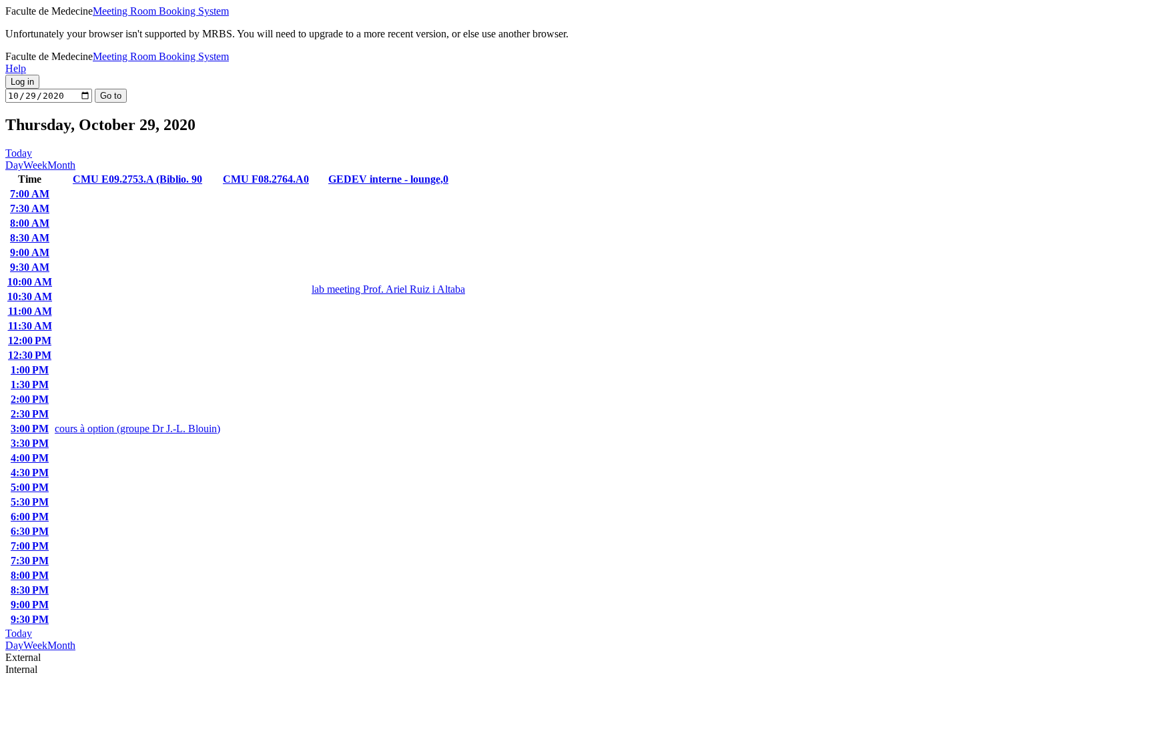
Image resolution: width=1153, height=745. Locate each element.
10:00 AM (29, 281)
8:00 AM (29, 223)
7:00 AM (29, 193)
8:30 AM (29, 237)
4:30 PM (30, 472)
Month (61, 165)
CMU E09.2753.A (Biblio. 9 (137, 179)
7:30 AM (29, 208)
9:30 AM (29, 267)
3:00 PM (30, 428)
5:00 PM (30, 487)
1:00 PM (30, 370)
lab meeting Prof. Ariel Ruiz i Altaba (388, 289)
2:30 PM (30, 414)
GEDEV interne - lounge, (388, 179)
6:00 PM (30, 516)
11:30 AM (30, 325)
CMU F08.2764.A (266, 179)
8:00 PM (30, 575)
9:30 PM (30, 619)
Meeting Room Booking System (161, 11)
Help (15, 68)
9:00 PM (30, 604)
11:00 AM (30, 311)
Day (14, 165)
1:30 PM (30, 384)
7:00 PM (30, 546)
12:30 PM (29, 355)
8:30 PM (30, 590)
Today (18, 153)
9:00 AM (29, 252)
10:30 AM (29, 296)
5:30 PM (30, 502)
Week (35, 165)
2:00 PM (30, 399)
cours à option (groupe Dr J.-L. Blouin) (137, 428)
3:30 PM (30, 443)
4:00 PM (30, 458)
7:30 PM (30, 560)
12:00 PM (29, 340)
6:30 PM (30, 531)
